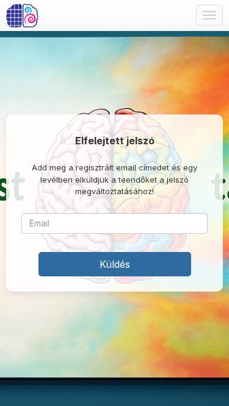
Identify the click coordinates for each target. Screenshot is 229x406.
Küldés (115, 264)
